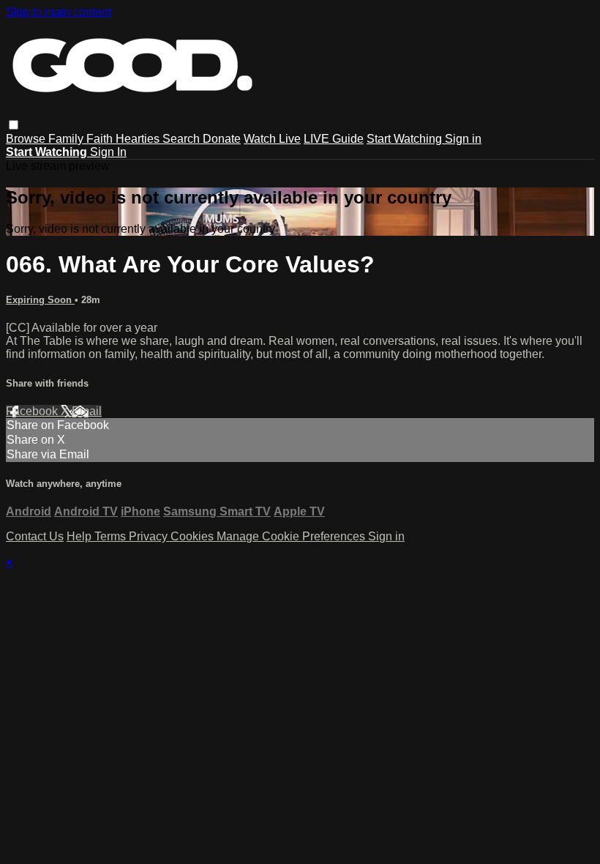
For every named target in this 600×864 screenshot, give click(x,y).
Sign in (463, 139)
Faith (101, 139)
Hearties (139, 139)
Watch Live (272, 139)
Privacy (149, 536)
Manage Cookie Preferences (292, 536)
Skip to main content (58, 12)
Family (67, 139)
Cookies (193, 536)
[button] (13, 125)
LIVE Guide (334, 139)
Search (182, 139)
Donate (222, 139)
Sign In (108, 152)
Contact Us (35, 536)
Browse (27, 139)
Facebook (33, 411)
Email (87, 411)
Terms (111, 536)
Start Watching (406, 139)
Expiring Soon (40, 299)
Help (80, 536)
